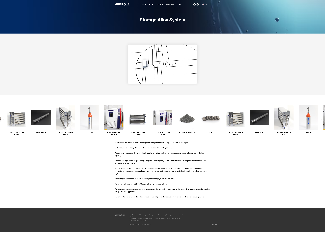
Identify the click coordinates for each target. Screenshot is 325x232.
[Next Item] (322, 120)
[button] (160, 4)
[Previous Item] (3, 120)
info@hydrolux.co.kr (140, 220)
